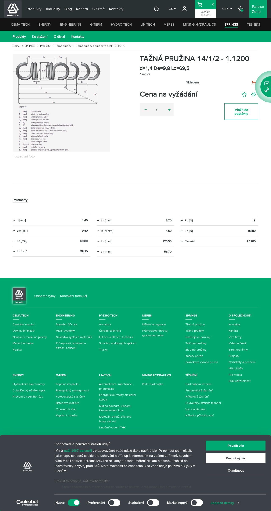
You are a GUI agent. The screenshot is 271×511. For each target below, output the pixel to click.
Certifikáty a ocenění (242, 362)
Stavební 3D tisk (66, 324)
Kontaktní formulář (73, 296)
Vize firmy (235, 337)
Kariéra (233, 330)
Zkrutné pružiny (195, 349)
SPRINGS (231, 24)
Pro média (235, 374)
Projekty (234, 356)
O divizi (59, 36)
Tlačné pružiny (195, 324)
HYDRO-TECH (121, 24)
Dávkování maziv (24, 330)
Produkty (19, 36)
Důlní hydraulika (152, 384)
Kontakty (77, 36)
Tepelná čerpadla (67, 384)
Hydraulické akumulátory (29, 384)
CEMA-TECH (20, 24)
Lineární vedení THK (112, 427)
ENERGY (45, 24)
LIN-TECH (148, 24)
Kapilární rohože (66, 415)
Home (16, 45)
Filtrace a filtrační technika (116, 337)
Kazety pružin (194, 356)
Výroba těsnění (195, 409)
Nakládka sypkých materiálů (74, 337)
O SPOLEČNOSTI (240, 315)
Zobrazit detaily (222, 502)
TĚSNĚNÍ (253, 24)
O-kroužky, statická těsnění (203, 403)
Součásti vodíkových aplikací (117, 343)
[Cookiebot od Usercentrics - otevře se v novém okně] (27, 503)
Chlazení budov (66, 409)
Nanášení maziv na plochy (30, 337)
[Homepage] (19, 295)
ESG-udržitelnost (239, 381)
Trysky (103, 349)
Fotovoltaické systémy (70, 396)
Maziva (17, 349)
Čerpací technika (110, 330)
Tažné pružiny (63, 45)
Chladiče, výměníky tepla (29, 390)
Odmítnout (236, 470)
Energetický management (72, 390)
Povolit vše (236, 445)
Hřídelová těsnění (197, 396)
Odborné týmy (44, 296)
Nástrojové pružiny (197, 337)
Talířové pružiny (195, 343)
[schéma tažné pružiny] (61, 103)
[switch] (114, 502)
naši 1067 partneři (78, 450)
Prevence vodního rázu (28, 396)
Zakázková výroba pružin (201, 362)
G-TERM (96, 24)
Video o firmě (237, 343)
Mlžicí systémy (65, 330)
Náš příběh (236, 368)
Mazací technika (23, 343)
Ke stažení (39, 36)
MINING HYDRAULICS (199, 24)
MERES (169, 24)
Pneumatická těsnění (199, 390)
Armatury (105, 324)
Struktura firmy (238, 349)
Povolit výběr (235, 458)
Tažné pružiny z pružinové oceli (94, 45)
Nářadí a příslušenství (199, 415)
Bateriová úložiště (67, 403)
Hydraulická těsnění (198, 384)
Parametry (20, 200)
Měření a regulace (154, 324)
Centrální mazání (23, 324)
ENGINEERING (70, 24)
